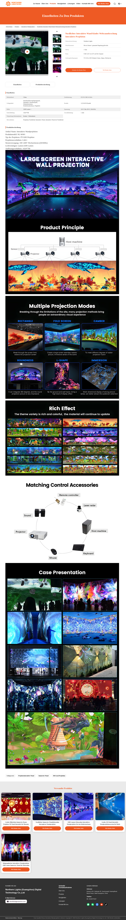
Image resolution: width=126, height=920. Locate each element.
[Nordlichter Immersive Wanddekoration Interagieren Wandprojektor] (47, 806)
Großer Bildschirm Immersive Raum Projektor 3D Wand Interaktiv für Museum (16, 823)
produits (53, 3)
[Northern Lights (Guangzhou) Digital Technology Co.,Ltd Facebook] (97, 904)
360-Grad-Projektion (59, 775)
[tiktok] (106, 904)
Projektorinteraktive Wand (26, 775)
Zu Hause (36, 3)
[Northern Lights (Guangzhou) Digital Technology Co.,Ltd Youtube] (101, 904)
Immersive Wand (44, 775)
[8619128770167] (88, 904)
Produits (17, 26)
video (78, 3)
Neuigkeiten (62, 897)
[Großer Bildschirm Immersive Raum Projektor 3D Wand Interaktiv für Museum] (16, 806)
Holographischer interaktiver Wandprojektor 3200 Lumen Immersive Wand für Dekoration (16, 864)
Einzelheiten (17, 84)
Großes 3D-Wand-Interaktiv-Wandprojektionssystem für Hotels (110, 823)
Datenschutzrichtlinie (11, 918)
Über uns (44, 3)
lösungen (71, 3)
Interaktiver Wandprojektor (28, 26)
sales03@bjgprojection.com (17, 901)
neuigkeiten (61, 3)
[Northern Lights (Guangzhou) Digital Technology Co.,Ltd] (13, 3)
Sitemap (20, 918)
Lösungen (62, 901)
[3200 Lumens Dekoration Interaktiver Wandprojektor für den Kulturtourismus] (78, 806)
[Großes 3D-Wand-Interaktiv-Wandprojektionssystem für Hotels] (110, 806)
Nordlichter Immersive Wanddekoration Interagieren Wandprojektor (47, 823)
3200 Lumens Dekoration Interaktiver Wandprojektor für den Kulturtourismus (79, 823)
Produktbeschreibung (43, 84)
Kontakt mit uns (63, 904)
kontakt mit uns (88, 3)
